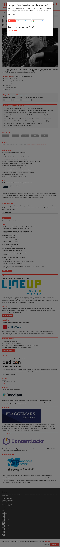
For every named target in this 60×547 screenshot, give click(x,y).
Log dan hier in (13, 30)
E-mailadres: (12, 14)
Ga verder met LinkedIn (24, 20)
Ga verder (12, 20)
